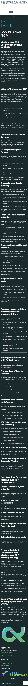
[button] (14, 16)
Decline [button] (16, 11)
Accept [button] (11, 11)
